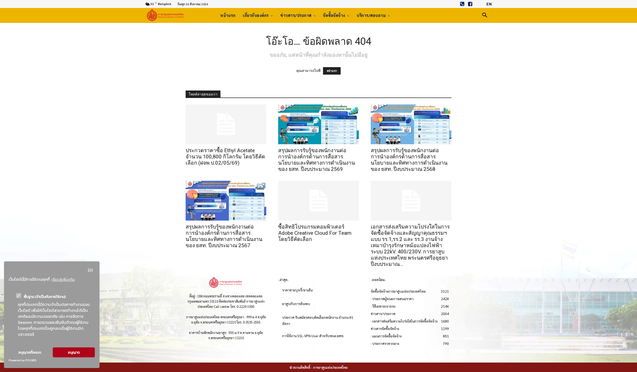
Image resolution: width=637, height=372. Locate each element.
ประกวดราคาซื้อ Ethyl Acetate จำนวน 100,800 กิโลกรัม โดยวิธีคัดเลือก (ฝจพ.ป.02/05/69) (225, 156)
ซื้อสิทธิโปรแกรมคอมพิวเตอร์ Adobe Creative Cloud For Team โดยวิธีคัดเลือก (314, 233)
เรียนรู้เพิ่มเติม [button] (63, 279)
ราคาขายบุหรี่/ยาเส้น (297, 290)
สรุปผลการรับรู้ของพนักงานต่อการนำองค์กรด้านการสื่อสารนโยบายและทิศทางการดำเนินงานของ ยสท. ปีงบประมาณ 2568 (409, 159)
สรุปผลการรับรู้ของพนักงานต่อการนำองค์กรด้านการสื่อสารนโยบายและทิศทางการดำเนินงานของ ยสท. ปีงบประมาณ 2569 (316, 159)
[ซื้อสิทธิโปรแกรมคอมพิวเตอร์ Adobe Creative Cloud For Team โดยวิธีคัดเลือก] (318, 201)
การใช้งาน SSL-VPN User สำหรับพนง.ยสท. (313, 335)
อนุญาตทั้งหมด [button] (29, 352)
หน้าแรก (332, 71)
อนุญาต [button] (74, 352)
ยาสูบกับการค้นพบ (296, 303)
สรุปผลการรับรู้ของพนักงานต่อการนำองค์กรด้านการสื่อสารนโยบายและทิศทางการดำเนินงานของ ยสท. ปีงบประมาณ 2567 (224, 236)
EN (90, 270)
